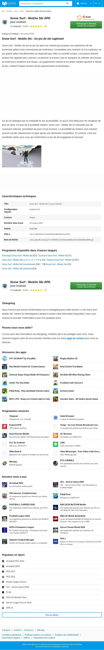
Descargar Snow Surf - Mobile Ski (17, 255)
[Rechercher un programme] (67, 3)
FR (95, 3)
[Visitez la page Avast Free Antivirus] (86, 18)
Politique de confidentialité (67, 635)
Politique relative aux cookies (38, 635)
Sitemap (40, 630)
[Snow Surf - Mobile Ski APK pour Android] (5, 22)
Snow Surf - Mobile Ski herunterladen (19, 264)
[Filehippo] (9, 3)
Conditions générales (11, 635)
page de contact (75, 338)
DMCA (27, 638)
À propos (6, 630)
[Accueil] (3, 11)
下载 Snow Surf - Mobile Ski (54, 264)
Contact (17, 630)
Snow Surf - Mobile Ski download (17, 268)
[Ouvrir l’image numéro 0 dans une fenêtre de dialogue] (21, 156)
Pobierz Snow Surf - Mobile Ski (61, 260)
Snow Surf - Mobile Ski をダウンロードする (21, 260)
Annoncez (28, 630)
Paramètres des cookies (44, 638)
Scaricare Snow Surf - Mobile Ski (53, 255)
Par (15, 26)
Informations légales (11, 638)
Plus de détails (52, 615)
